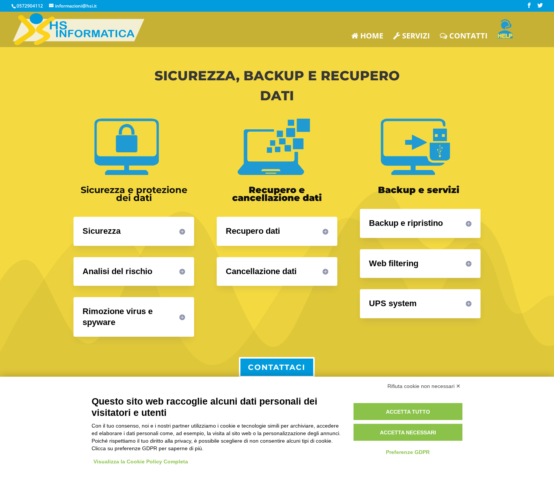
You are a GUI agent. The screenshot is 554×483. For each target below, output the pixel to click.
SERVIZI (415, 36)
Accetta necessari (408, 432)
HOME (370, 36)
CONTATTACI (277, 367)
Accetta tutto (408, 412)
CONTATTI (467, 36)
